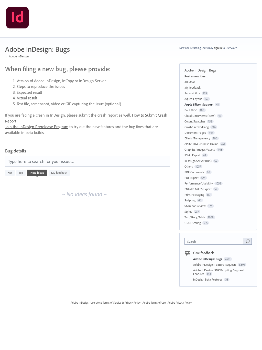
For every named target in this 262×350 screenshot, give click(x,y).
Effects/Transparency (197, 138)
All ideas (189, 82)
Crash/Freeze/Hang (196, 127)
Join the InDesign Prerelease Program (36, 126)
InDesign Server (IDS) (198, 161)
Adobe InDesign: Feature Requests (215, 264)
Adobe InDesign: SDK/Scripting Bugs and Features (218, 272)
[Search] (248, 241)
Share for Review (195, 206)
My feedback (59, 172)
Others (188, 166)
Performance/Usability (198, 183)
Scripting (189, 200)
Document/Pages (195, 133)
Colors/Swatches (194, 121)
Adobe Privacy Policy (180, 302)
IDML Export (192, 155)
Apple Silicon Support (198, 104)
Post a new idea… (196, 76)
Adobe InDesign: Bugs (208, 259)
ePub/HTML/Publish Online (201, 144)
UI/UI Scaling (192, 223)
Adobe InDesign (80, 302)
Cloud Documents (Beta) (199, 116)
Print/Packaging (194, 195)
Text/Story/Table (194, 217)
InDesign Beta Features (208, 279)
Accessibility (192, 93)
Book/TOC (190, 110)
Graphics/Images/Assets (199, 149)
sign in (218, 48)
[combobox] (215, 241)
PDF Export (191, 178)
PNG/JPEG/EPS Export (198, 189)
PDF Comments (194, 172)
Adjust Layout (193, 99)
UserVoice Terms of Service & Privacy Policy (115, 302)
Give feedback (203, 253)
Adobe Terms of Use (154, 302)
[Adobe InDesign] (17, 18)
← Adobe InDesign (17, 56)
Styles (188, 211)
